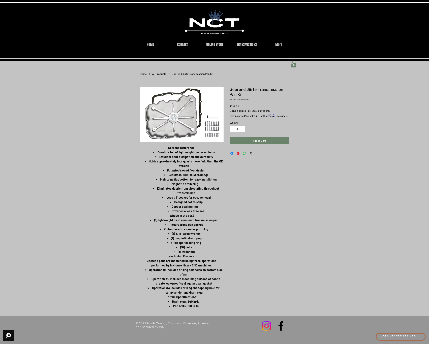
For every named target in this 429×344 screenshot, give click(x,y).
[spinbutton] (237, 129)
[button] (294, 64)
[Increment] (242, 129)
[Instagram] (266, 326)
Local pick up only (261, 110)
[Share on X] (251, 153)
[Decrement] (232, 129)
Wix (161, 327)
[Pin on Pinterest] (238, 153)
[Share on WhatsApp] (244, 153)
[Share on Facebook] (232, 153)
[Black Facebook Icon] (281, 326)
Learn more (282, 116)
